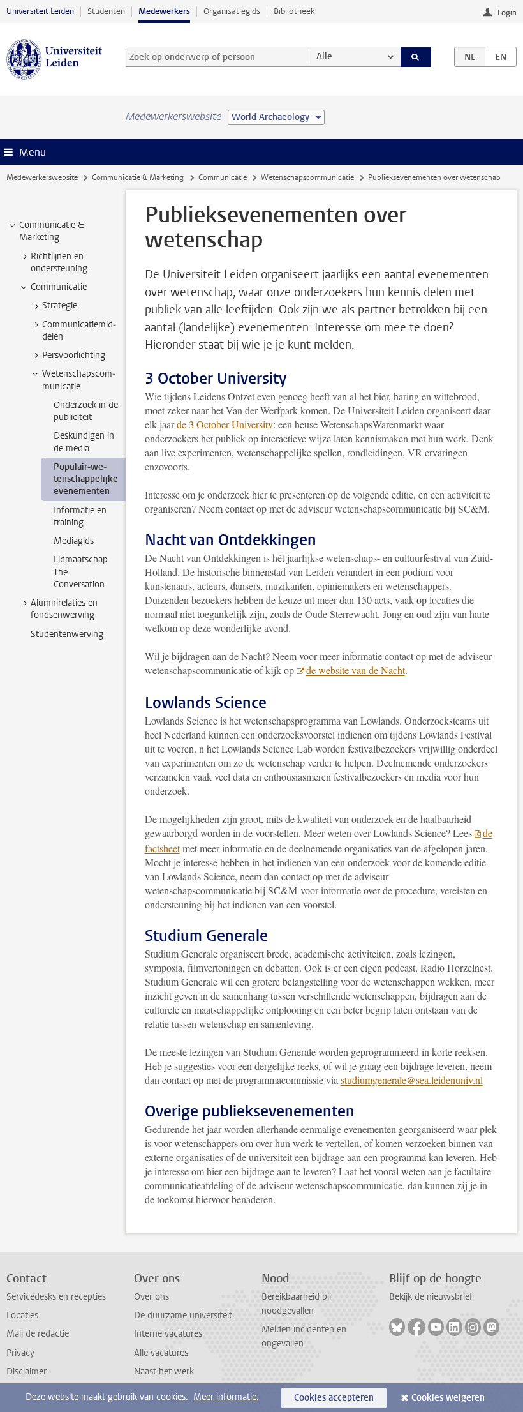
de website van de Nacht (355, 670)
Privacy (20, 1353)
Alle (324, 56)
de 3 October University (225, 424)
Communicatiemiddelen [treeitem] (79, 331)
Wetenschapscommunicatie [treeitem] (78, 380)
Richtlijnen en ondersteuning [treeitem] (59, 262)
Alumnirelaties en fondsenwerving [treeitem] (64, 609)
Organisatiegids (231, 11)
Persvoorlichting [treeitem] (73, 355)
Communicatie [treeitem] (59, 287)
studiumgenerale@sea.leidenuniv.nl (412, 1079)
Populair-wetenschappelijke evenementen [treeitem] (86, 479)
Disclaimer (26, 1371)
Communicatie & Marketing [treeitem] (51, 231)
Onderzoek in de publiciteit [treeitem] (86, 411)
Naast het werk (164, 1371)
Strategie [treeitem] (59, 305)
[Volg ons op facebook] (416, 1327)
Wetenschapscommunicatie (307, 177)
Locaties (22, 1315)
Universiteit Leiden (40, 11)
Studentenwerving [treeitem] (67, 634)
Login (507, 13)
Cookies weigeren (448, 1398)
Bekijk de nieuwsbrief (431, 1297)
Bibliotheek (294, 11)
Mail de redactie (37, 1334)
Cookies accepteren (334, 1398)
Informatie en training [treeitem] (80, 516)
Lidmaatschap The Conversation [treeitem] (81, 571)
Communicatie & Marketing (138, 177)
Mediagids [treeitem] (74, 541)
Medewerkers (164, 11)
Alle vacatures (161, 1353)
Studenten (106, 11)
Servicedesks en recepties (56, 1297)
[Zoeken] (416, 57)
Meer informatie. (226, 1397)
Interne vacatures (168, 1334)
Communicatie (222, 177)
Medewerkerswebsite (42, 177)
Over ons (151, 1297)
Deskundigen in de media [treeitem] (84, 442)
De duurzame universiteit (183, 1315)
